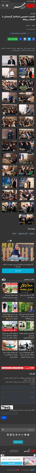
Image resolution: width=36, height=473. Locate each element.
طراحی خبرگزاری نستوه (26, 470)
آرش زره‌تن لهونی (22, 234)
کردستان (28, 25)
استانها (33, 25)
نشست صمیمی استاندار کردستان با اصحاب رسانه (18, 18)
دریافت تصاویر (11, 39)
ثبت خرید (18, 270)
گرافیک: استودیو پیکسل (12, 470)
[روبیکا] (16, 435)
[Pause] (4, 259)
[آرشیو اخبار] (10, 435)
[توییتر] (19, 435)
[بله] (25, 435)
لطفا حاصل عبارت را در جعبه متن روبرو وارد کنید (22, 410)
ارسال (3, 418)
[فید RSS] (13, 435)
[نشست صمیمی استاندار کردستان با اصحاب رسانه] (26, 60)
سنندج (14, 234)
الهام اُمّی (32, 14)
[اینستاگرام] (22, 435)
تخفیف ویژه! (11, 463)
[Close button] (35, 455)
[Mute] (7, 259)
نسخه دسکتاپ (18, 442)
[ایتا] (7, 435)
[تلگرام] (28, 435)
